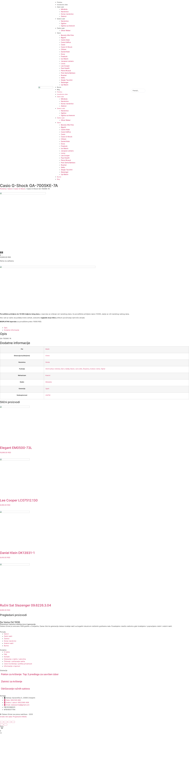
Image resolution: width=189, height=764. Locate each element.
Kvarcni (47, 375)
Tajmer (103, 369)
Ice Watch (64, 59)
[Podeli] (9, 722)
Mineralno (48, 382)
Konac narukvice (67, 14)
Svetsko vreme (95, 369)
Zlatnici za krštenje (11, 681)
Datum (72, 369)
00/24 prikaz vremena (52, 369)
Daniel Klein (65, 52)
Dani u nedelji (65, 369)
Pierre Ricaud (66, 71)
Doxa (63, 54)
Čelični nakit (60, 28)
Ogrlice (63, 23)
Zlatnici (63, 16)
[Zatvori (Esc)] (13, 722)
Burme (59, 87)
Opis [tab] (5, 328)
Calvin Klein (65, 40)
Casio (63, 45)
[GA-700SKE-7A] (23, 194)
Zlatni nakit (60, 7)
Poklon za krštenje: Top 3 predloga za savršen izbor (30, 674)
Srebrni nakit (61, 19)
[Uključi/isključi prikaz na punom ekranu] (5, 722)
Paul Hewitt (65, 68)
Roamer (64, 75)
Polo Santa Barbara (68, 73)
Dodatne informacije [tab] (11, 330)
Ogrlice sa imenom (68, 26)
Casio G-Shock (66, 47)
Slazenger (64, 82)
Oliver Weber (65, 30)
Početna (59, 2)
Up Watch (64, 85)
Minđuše (64, 9)
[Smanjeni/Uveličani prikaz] (1, 722)
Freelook (64, 56)
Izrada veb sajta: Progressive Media (13, 717)
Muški (47, 349)
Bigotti (63, 38)
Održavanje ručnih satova (15, 688)
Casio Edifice (66, 42)
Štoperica (86, 369)
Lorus (63, 63)
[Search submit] (148, 90)
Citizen (63, 49)
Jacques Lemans (67, 61)
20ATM (47, 395)
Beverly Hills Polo (67, 35)
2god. (47, 388)
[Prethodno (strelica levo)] (1, 724)
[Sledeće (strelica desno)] (5, 724)
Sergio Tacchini (66, 80)
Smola (47, 362)
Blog (58, 89)
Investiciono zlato (62, 4)
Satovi (59, 33)
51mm (47, 355)
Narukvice (65, 12)
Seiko (63, 78)
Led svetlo (78, 369)
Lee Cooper (65, 66)
